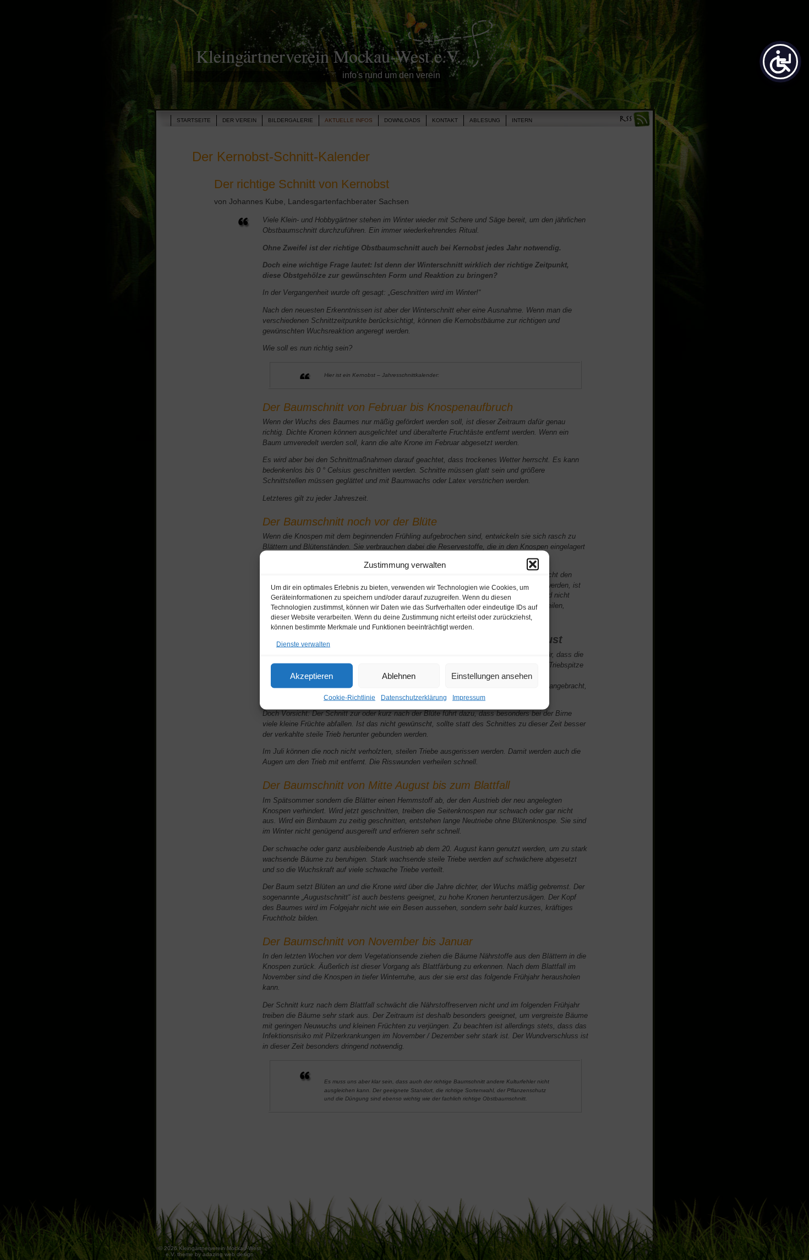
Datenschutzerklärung (414, 698)
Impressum (468, 698)
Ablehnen (399, 675)
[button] (532, 564)
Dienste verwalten (303, 644)
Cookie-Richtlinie (349, 698)
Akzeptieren (311, 675)
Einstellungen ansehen (491, 675)
